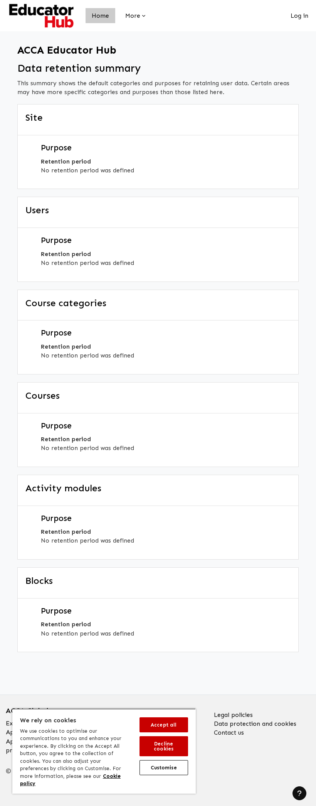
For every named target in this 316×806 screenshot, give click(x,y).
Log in (299, 15)
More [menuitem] (132, 15)
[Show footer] (299, 793)
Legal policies (233, 714)
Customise (164, 768)
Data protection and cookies (255, 723)
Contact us (229, 732)
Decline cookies (163, 746)
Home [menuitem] (100, 15)
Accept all (163, 725)
